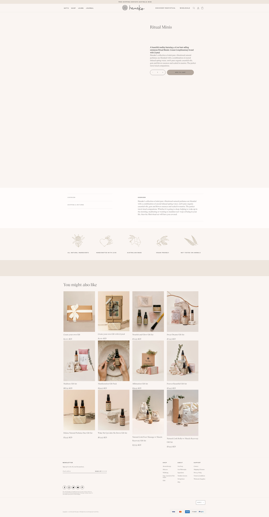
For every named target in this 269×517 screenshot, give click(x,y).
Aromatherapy (167, 466)
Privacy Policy (198, 472)
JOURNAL (90, 8)
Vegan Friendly (162, 252)
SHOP (73, 8)
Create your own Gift (71, 334)
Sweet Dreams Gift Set (175, 334)
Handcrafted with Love (106, 252)
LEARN (81, 8)
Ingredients (181, 472)
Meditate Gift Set (70, 384)
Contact (196, 466)
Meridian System (182, 476)
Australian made (134, 252)
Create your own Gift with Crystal (111, 334)
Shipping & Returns (199, 469)
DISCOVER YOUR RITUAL (166, 8)
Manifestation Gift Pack (107, 384)
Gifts (164, 480)
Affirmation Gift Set (140, 384)
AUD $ (199, 502)
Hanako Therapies (75, 511)
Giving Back (181, 479)
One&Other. (96, 511)
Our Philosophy (182, 469)
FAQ (179, 482)
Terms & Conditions (199, 476)
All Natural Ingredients (78, 252)
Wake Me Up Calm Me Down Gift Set (112, 433)
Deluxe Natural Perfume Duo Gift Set (77, 433)
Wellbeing (165, 472)
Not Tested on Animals (191, 252)
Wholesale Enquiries (199, 479)
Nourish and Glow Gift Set (142, 334)
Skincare (165, 469)
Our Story (180, 466)
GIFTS (66, 8)
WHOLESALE (185, 8)
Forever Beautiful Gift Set (177, 384)
